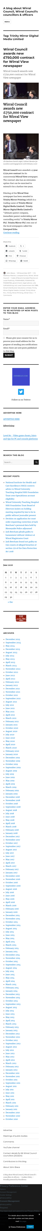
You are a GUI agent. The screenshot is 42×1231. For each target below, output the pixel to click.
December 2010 (13, 1112)
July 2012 (10, 1050)
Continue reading (11, 232)
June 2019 (10, 777)
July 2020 (10, 734)
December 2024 (13, 639)
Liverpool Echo (22, 275)
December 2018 (13, 797)
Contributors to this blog (14, 1161)
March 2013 (11, 1024)
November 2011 (13, 1076)
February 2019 (12, 790)
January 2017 (11, 872)
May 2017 (10, 859)
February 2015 (12, 948)
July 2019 (10, 774)
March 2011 (11, 1103)
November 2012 (13, 1037)
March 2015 (11, 945)
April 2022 (10, 679)
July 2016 (10, 892)
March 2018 (11, 826)
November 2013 (13, 997)
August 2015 (11, 928)
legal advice (27, 283)
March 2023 (11, 665)
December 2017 (13, 836)
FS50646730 (30, 280)
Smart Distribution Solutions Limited (17, 288)
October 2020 (12, 728)
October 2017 (12, 843)
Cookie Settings (6, 1195)
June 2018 (10, 817)
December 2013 (13, 994)
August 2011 (11, 1086)
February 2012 (12, 1066)
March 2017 (11, 866)
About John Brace (11, 1167)
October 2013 (12, 1001)
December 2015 (13, 915)
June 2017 (10, 856)
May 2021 (10, 711)
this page (22, 1221)
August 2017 (11, 849)
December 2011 (12, 1073)
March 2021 (11, 718)
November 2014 (13, 958)
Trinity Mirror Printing (15, 293)
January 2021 (12, 725)
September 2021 (13, 698)
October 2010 (12, 1119)
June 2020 (10, 738)
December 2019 (13, 757)
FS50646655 (19, 280)
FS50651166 (7, 283)
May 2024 (10, 646)
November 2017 (13, 840)
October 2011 (11, 1080)
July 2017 (10, 853)
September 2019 (13, 767)
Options (3, 1189)
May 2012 (10, 1057)
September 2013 (13, 1004)
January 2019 (12, 794)
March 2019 (11, 787)
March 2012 (11, 1063)
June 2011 (10, 1093)
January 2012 (12, 1070)
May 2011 (10, 1096)
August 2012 (11, 1047)
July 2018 (10, 813)
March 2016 (11, 905)
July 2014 (10, 971)
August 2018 (11, 810)
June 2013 (10, 1014)
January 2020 (12, 754)
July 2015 (10, 932)
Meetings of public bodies (15, 1136)
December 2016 (13, 876)
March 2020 (11, 748)
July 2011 (10, 1089)
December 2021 (13, 688)
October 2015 (12, 922)
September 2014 (13, 964)
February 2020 (12, 751)
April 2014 (10, 981)
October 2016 (12, 882)
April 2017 (10, 863)
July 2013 (10, 1010)
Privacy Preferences (17, 1227)
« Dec (10, 602)
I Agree (30, 1226)
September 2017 (13, 846)
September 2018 (13, 807)
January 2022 (12, 685)
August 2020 (11, 731)
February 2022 (12, 682)
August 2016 (11, 889)
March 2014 (11, 984)
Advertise (7, 1130)
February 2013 (12, 1027)
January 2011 (11, 1109)
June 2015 (10, 935)
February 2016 (12, 909)
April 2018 (10, 823)
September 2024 (13, 642)
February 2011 (12, 1106)
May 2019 (10, 780)
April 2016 (10, 902)
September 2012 (13, 1043)
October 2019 (12, 764)
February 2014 (12, 987)
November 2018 (13, 800)
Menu (7, 22)
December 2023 (13, 649)
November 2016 (13, 879)
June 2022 (10, 675)
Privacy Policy (33, 1211)
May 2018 (10, 820)
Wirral (30, 275)
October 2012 (12, 1040)
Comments (8, 1142)
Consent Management (8, 1192)
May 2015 (10, 938)
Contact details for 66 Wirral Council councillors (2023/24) (20, 1154)
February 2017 (12, 869)
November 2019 (13, 761)
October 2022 (12, 672)
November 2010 (13, 1116)
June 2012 (10, 1053)
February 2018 (12, 830)
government (17, 283)
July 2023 (10, 656)
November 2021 (13, 692)
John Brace (11, 273)
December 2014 (13, 955)
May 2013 (10, 1017)
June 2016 (10, 895)
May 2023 (10, 659)
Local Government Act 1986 (27, 285)
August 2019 (11, 771)
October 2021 (12, 695)
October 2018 (12, 803)
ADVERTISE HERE (11, 419)
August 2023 (11, 652)
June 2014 (10, 974)
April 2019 (10, 784)
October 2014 (12, 961)
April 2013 (10, 1020)
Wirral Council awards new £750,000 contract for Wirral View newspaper (18, 57)
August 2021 (11, 702)
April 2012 (10, 1060)
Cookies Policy (26, 1177)
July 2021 (10, 705)
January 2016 (12, 912)
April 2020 (10, 744)
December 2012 (13, 1034)
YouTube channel (11, 1147)
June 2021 (10, 708)
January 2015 (12, 951)
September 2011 (13, 1083)
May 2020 (10, 741)
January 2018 (12, 833)
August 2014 (11, 968)
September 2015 (13, 925)
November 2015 (13, 918)
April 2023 (10, 662)
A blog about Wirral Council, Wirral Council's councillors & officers (20, 11)
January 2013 (11, 1030)
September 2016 (13, 886)
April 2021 (10, 715)
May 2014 (10, 978)
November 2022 (13, 669)
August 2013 (11, 1007)
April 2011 (10, 1099)
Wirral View (28, 293)
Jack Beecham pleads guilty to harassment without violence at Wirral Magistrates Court (20, 535)
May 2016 (10, 899)
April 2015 (10, 941)
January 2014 (12, 991)
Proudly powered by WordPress (14, 1180)
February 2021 (12, 721)
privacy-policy (5, 1198)
